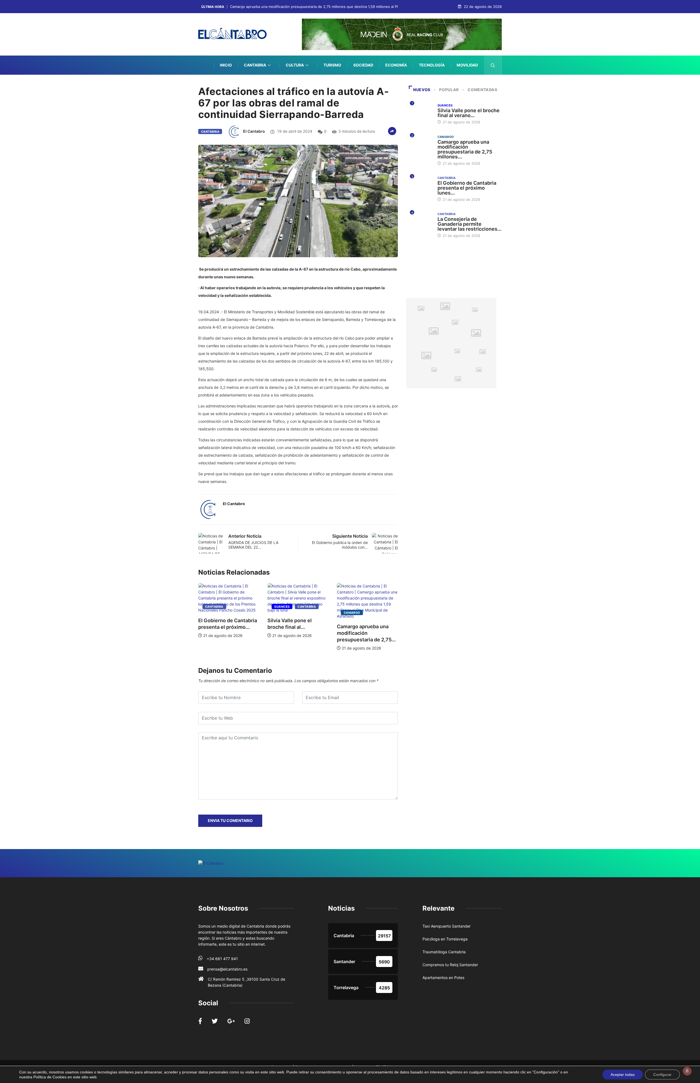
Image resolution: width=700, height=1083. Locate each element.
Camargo (338, 613)
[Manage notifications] (687, 1071)
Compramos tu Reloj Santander (450, 964)
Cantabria (255, 65)
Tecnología (432, 65)
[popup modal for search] (493, 65)
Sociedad (363, 65)
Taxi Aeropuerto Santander (446, 926)
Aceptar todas (623, 1074)
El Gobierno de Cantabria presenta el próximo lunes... (467, 188)
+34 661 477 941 (222, 958)
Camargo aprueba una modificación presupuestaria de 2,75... (352, 633)
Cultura (295, 65)
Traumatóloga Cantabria (444, 951)
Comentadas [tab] (482, 89)
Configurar (662, 1074)
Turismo (332, 65)
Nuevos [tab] (421, 89)
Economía (396, 65)
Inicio (226, 65)
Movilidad (467, 65)
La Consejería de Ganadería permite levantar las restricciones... (469, 224)
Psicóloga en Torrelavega (445, 939)
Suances (268, 607)
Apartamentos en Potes (443, 977)
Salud (471, 84)
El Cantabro (254, 131)
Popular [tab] (449, 89)
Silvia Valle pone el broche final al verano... (469, 113)
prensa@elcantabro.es (227, 969)
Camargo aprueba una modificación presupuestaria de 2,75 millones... (465, 149)
